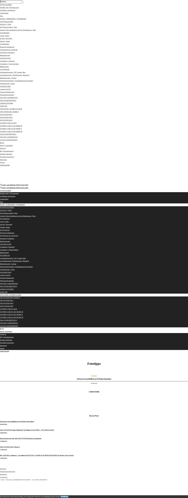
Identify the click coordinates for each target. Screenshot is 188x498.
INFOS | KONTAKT (6, 145)
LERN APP (3, 106)
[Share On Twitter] (0, 488)
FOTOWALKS (4, 44)
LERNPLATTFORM (6, 103)
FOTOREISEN (4, 33)
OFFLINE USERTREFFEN (9, 98)
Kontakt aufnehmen (6, 154)
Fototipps (94, 376)
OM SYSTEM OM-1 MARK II (9, 112)
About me (3, 148)
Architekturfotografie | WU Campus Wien (12, 72)
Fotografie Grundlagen (7, 52)
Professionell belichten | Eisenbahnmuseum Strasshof (16, 81)
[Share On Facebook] (0, 485)
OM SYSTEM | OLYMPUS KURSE (11, 109)
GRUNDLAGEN (5, 58)
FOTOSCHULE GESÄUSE (9, 50)
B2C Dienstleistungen (7, 151)
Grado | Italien (4, 36)
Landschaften (4, 13)
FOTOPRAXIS (4, 69)
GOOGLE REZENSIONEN (8, 140)
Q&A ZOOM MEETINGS (8, 100)
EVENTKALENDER (6, 22)
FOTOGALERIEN (6, 5)
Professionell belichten (7, 95)
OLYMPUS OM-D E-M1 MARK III (11, 126)
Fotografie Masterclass (7, 92)
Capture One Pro (5, 89)
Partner (2, 162)
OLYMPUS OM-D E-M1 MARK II (11, 129)
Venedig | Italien (5, 41)
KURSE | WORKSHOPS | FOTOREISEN (13, 19)
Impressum (3, 160)
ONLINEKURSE (5, 86)
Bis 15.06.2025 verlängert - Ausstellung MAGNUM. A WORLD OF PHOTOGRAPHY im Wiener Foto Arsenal (36, 455)
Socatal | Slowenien (6, 38)
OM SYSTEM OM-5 (6, 120)
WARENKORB (4, 165)
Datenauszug (3, 474)
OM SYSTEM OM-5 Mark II (10, 447)
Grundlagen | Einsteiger (7, 61)
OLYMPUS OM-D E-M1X (8, 123)
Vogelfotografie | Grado (7, 83)
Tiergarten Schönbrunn (7, 47)
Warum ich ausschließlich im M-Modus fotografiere (94, 379)
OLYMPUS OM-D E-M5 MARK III (11, 131)
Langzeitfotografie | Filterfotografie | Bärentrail (14, 75)
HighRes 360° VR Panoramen (9, 7)
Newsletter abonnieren (7, 157)
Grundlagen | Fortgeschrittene (9, 64)
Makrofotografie (5, 55)
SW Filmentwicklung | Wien (8, 27)
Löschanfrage (3, 477)
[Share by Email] (0, 494)
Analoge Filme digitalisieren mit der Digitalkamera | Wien (18, 30)
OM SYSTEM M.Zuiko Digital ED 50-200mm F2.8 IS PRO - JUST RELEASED (27, 430)
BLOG (2, 143)
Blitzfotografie (4, 67)
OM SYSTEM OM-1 (6, 114)
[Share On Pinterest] (0, 491)
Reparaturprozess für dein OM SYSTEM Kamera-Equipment (20, 438)
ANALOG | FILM (5, 24)
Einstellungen (64, 496)
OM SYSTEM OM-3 (6, 117)
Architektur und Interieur (7, 10)
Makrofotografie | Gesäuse (8, 78)
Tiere (1, 16)
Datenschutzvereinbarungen (7, 471)
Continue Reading (94, 391)
